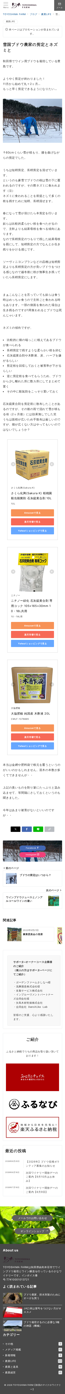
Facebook (31, 848)
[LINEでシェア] (38, 829)
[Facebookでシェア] (27, 829)
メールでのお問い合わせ (32, 1218)
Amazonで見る (32, 512)
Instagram (31, 854)
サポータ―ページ (39, 970)
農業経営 (33, 1372)
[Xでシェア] (16, 829)
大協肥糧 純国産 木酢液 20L (30, 713)
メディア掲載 (33, 1349)
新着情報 (33, 1355)
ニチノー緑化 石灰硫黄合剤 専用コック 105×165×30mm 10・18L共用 (32, 606)
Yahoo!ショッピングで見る (32, 530)
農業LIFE (10, 21)
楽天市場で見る (32, 521)
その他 (33, 1343)
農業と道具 (33, 1366)
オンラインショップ (32, 1231)
